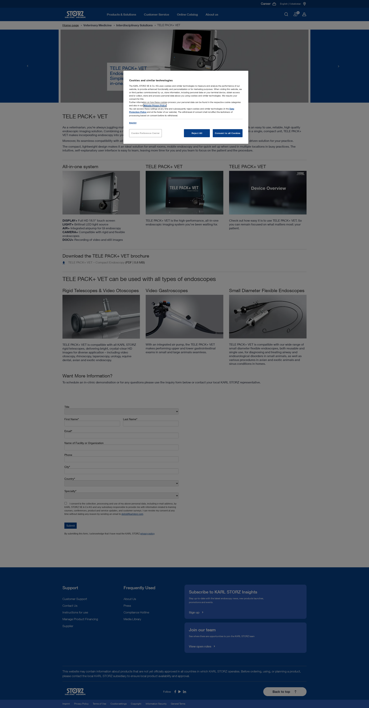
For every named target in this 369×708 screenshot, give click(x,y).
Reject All (197, 133)
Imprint (132, 122)
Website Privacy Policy (155, 105)
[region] (185, 107)
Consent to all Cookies (227, 133)
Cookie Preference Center (145, 133)
